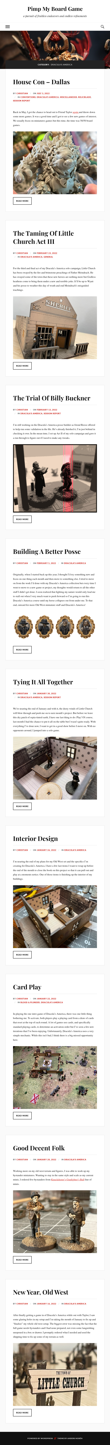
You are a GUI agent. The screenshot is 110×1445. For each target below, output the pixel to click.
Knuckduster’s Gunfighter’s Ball (67, 1179)
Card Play (27, 986)
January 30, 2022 (46, 693)
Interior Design (35, 838)
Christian (22, 93)
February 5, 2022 (46, 563)
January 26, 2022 (46, 850)
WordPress (47, 1438)
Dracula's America (48, 97)
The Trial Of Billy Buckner (51, 398)
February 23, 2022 (47, 253)
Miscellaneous (68, 97)
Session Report (21, 101)
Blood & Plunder (30, 1002)
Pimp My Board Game (55, 8)
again (76, 112)
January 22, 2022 (46, 999)
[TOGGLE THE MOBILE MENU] (7, 27)
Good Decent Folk (39, 1148)
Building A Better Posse (47, 551)
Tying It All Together (43, 681)
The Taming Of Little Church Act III (43, 237)
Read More (22, 201)
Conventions (28, 97)
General (48, 257)
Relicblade (84, 97)
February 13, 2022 (47, 410)
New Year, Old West (40, 1292)
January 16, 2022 (46, 1304)
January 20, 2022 (46, 1159)
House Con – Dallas (41, 81)
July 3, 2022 (43, 93)
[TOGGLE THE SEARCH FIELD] (102, 27)
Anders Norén (74, 1438)
